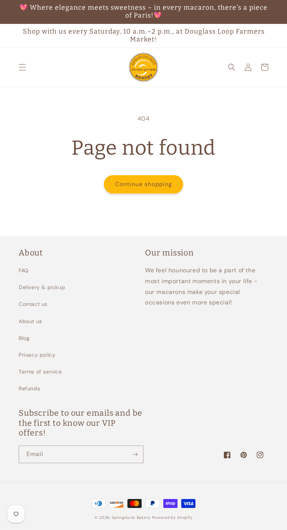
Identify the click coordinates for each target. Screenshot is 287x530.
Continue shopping (143, 184)
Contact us (33, 304)
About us (30, 321)
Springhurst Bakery (131, 517)
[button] (22, 67)
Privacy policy (37, 354)
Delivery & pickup (42, 287)
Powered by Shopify (172, 517)
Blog (24, 338)
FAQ (24, 270)
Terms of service (40, 371)
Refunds (29, 388)
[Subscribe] (135, 454)
